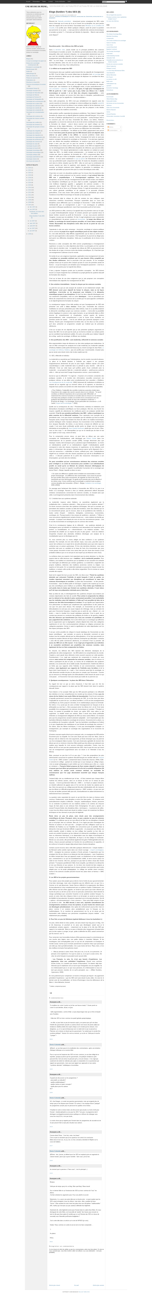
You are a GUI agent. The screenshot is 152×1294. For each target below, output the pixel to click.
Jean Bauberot (111, 72)
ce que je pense (79, 158)
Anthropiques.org (111, 83)
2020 (29, 172)
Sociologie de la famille (32, 108)
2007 (29, 205)
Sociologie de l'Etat (31, 95)
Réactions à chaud (31, 82)
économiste (81, 219)
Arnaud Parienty (111, 114)
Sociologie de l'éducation (33, 92)
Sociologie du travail (32, 148)
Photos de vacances (32, 78)
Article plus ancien (98, 1285)
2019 (29, 175)
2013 (29, 190)
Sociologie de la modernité (33, 110)
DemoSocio (110, 90)
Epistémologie (30, 69)
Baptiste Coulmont (112, 49)
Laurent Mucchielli (112, 47)
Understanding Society (113, 55)
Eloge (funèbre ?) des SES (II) (64, 12)
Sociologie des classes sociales (35, 118)
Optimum (109, 105)
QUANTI (109, 85)
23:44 (51, 1160)
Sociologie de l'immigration (34, 99)
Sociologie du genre (32, 146)
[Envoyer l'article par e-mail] (50, 992)
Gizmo (108, 112)
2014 (29, 187)
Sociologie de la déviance (33, 105)
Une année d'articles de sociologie (116, 40)
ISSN (69, 1)
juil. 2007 (32, 228)
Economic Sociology (112, 88)
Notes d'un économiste (113, 107)
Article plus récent (54, 1285)
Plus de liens (110, 120)
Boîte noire (110, 81)
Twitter (44, 1)
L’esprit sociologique (97, 850)
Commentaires (113, 130)
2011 (29, 195)
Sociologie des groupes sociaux (35, 127)
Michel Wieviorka (111, 75)
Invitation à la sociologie (93, 483)
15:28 (51, 1173)
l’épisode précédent (64, 21)
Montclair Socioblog (112, 36)
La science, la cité (112, 79)
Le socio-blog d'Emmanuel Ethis (116, 70)
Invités (28, 71)
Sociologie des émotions (33, 124)
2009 (29, 200)
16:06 (51, 1092)
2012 (29, 192)
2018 (29, 177)
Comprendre (110, 38)
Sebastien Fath (111, 58)
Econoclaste (110, 97)
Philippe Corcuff (111, 68)
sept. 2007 (33, 223)
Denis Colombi (55, 1044)
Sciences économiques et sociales (36, 84)
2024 (29, 167)
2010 (29, 197)
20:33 (51, 1241)
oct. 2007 (32, 221)
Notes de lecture (31, 75)
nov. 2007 (32, 209)
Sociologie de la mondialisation (35, 112)
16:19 (51, 1126)
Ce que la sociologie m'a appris (35, 61)
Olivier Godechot (111, 66)
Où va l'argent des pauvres (114, 15)
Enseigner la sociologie (33, 67)
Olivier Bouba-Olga (112, 99)
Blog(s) (28, 58)
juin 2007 (32, 231)
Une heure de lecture (32, 161)
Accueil (28, 1)
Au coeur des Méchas (113, 21)
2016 (29, 182)
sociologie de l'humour (32, 97)
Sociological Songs (31, 88)
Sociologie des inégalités (33, 131)
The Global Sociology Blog (114, 34)
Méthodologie (30, 73)
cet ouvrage (96, 74)
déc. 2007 (32, 207)
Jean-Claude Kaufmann (76, 428)
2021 (29, 170)
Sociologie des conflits (32, 122)
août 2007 (32, 226)
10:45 (51, 1069)
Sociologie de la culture (33, 103)
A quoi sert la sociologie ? (64, 403)
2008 (29, 202)
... (114, 120)
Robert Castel (91, 438)
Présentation (36, 1)
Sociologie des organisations (34, 137)
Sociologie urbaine (31, 159)
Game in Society (111, 42)
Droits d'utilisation (60, 1)
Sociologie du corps (32, 144)
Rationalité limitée (112, 101)
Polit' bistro (110, 53)
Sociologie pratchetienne (33, 156)
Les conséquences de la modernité (60, 382)
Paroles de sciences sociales (115, 64)
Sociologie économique (33, 150)
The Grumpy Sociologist (113, 51)
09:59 (51, 1039)
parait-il (100, 103)
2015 (29, 185)
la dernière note (59, 50)
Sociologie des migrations (33, 135)
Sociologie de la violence (33, 116)
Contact (50, 1)
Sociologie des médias (32, 133)
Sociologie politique (32, 154)
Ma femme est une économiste (115, 103)
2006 (29, 234)
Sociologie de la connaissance (35, 101)
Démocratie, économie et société (116, 116)
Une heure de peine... (36, 6)
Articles (111, 127)
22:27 (51, 1145)
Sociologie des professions (34, 139)
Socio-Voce (110, 45)
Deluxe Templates (84, 1291)
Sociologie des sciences (33, 141)
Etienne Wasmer (111, 109)
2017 (29, 180)
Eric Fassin (110, 77)
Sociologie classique (32, 90)
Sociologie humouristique (33, 152)
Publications (29, 80)
